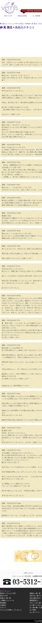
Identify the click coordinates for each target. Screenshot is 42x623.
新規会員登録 (22, 16)
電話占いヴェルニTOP (8, 593)
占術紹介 (3, 605)
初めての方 (8, 16)
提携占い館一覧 (35, 593)
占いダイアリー (35, 612)
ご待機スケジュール (7, 600)
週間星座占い (34, 600)
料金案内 (3, 603)
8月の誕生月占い (36, 598)
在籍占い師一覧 (5, 598)
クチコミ (3, 607)
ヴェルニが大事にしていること (11, 610)
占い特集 (33, 610)
